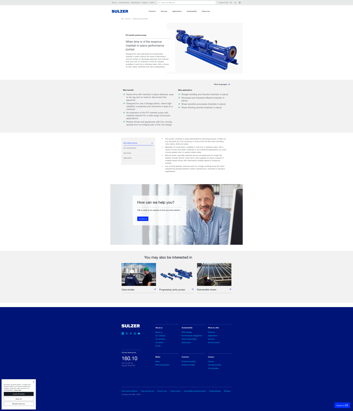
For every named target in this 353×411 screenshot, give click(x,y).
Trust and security (147, 391)
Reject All (19, 399)
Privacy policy (175, 391)
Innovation (159, 342)
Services (164, 11)
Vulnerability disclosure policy (195, 391)
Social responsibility (189, 339)
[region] (18, 394)
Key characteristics (129, 148)
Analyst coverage (188, 365)
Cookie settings (215, 391)
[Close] (34, 382)
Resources (206, 11)
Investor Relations (124, 2)
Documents (127, 153)
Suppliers (145, 2)
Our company (160, 336)
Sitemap (227, 391)
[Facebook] (131, 333)
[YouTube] (139, 333)
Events (158, 346)
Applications (177, 11)
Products (152, 11)
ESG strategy (187, 332)
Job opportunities (214, 365)
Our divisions (160, 339)
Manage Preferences (18, 404)
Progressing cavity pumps (140, 18)
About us (114, 2)
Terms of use (162, 391)
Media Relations (135, 2)
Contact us (143, 219)
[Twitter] (127, 333)
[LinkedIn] (123, 333)
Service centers (214, 342)
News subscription (162, 365)
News (157, 361)
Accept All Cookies (19, 394)
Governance (186, 342)
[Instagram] (135, 333)
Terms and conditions (130, 391)
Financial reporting (189, 361)
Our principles (213, 368)
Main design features (130, 143)
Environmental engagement (192, 336)
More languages (221, 84)
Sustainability (192, 11)
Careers (152, 2)
